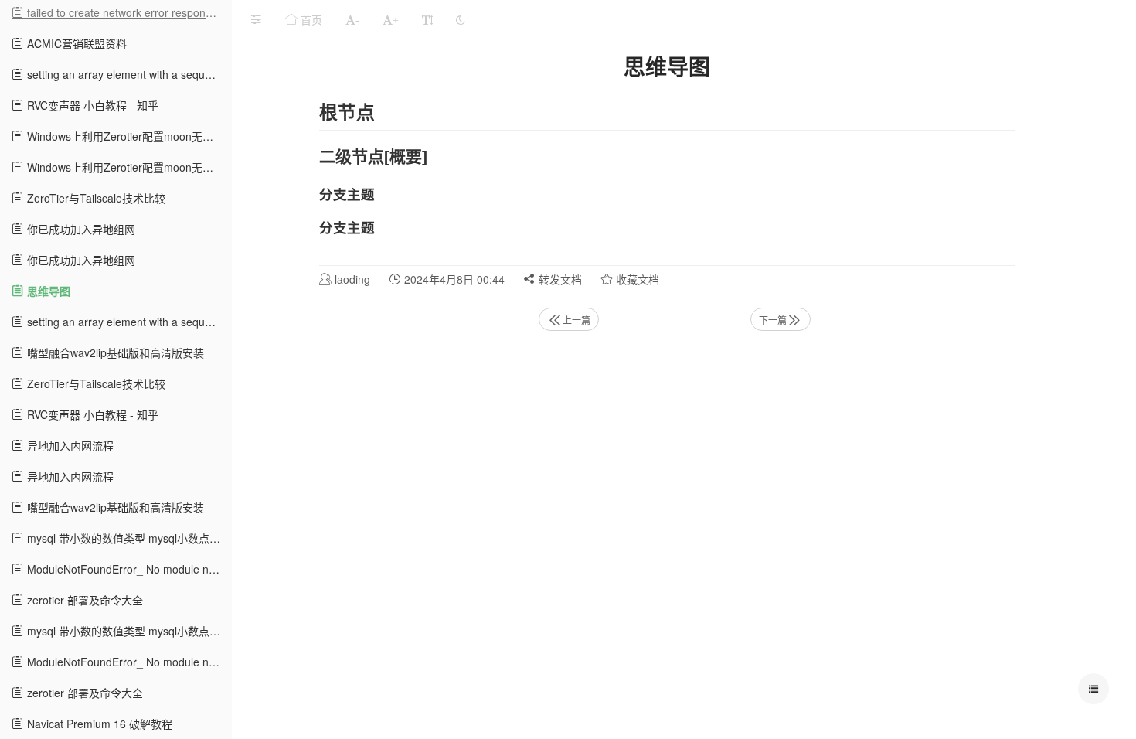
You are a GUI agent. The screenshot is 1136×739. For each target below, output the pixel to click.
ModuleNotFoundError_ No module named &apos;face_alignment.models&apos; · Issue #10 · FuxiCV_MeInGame (128, 569)
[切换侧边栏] (256, 19)
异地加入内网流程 (69, 445)
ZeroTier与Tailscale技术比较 (94, 198)
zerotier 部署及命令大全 (83, 600)
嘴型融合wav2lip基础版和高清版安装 (114, 352)
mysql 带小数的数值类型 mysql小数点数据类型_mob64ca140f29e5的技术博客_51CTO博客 (128, 538)
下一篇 (773, 319)
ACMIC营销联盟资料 (75, 43)
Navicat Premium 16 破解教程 (98, 723)
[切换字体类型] (427, 19)
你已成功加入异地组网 (79, 229)
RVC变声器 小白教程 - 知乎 (91, 105)
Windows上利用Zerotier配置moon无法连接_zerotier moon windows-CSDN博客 (128, 136)
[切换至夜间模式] (460, 19)
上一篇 (576, 319)
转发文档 (559, 279)
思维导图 (47, 290)
